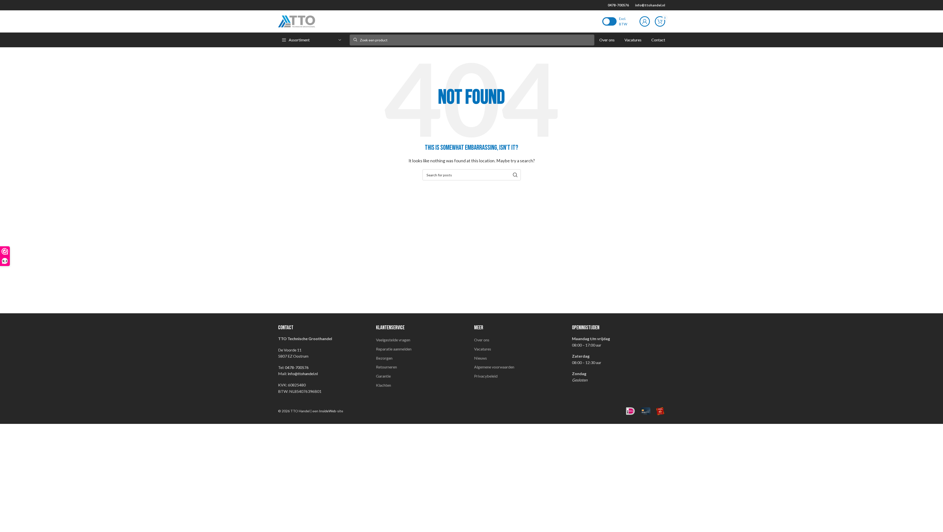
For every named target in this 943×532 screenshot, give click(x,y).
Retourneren (386, 367)
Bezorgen (384, 358)
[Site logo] (296, 20)
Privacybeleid (486, 376)
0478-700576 (618, 5)
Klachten (383, 385)
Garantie (383, 376)
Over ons (481, 339)
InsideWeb (327, 411)
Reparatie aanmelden (393, 349)
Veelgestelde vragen (393, 339)
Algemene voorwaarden (494, 367)
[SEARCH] (515, 175)
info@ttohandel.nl (650, 5)
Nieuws (480, 358)
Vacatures (482, 349)
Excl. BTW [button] (623, 21)
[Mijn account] (644, 21)
